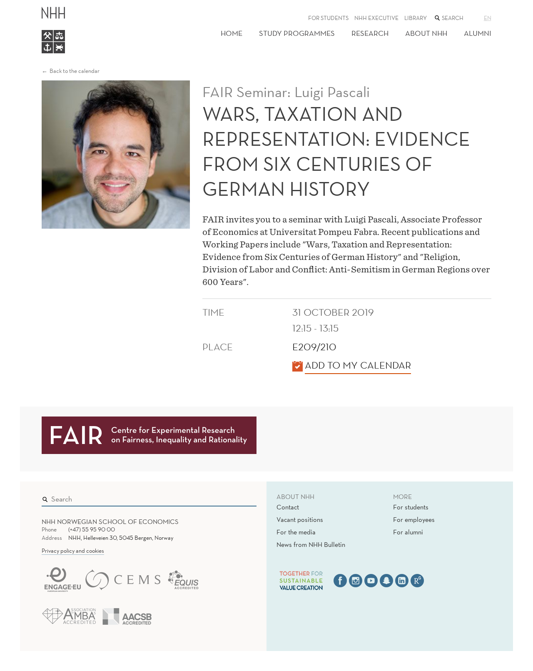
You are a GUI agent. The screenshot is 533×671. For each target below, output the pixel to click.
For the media (296, 532)
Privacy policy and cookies (73, 550)
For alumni (408, 532)
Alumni (477, 33)
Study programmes (297, 33)
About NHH (426, 33)
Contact (287, 507)
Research (370, 33)
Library (415, 18)
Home (231, 33)
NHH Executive (376, 18)
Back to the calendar (75, 71)
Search (238, 497)
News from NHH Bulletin (310, 544)
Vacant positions (299, 519)
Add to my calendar (358, 365)
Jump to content (25, 5)
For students (328, 18)
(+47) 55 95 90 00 (91, 529)
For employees (414, 519)
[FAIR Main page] (149, 434)
